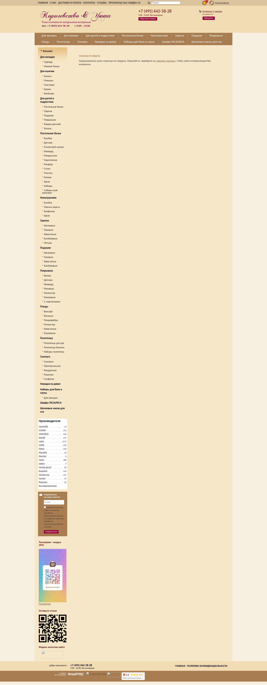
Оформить (208, 18)
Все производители (48, 486)
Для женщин (47, 57)
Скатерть (45, 356)
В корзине (212, 11)
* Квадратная (49, 370)
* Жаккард (47, 151)
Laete (41, 441)
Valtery (42, 463)
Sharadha (43, 452)
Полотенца (46, 338)
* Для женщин (50, 398)
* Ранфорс (47, 164)
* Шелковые (48, 226)
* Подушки (48, 115)
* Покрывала (49, 120)
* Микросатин (49, 156)
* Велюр (46, 276)
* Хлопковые (48, 297)
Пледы (44, 306)
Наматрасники (48, 198)
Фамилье (43, 482)
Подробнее (45, 604)
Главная (43, 3)
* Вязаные (47, 316)
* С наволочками (51, 302)
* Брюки (46, 89)
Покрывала (46, 271)
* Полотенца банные (53, 347)
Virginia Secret (45, 467)
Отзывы (102, 3)
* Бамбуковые (49, 239)
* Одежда (47, 62)
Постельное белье (50, 133)
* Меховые (48, 289)
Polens (41, 449)
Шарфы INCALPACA (50, 403)
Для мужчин (47, 71)
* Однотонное (49, 160)
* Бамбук (47, 138)
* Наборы (47, 186)
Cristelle (42, 430)
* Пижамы (47, 80)
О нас (53, 3)
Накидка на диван (50, 384)
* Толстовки (48, 85)
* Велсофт (47, 311)
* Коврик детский (51, 124)
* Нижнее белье (50, 66)
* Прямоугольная (51, 366)
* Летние (47, 243)
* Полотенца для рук (53, 343)
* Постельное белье (52, 107)
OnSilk (41, 445)
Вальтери (43, 471)
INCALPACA (44, 434)
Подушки (45, 248)
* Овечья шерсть (51, 207)
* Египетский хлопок (53, 147)
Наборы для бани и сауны (51, 391)
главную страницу (165, 61)
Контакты (89, 3)
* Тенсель (47, 173)
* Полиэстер (48, 293)
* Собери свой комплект (49, 191)
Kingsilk (42, 438)
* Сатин (46, 169)
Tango (41, 460)
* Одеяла (47, 111)
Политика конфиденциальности (207, 666)
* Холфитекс (48, 211)
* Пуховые (47, 230)
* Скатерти (47, 362)
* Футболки (48, 93)
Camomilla (43, 426)
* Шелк (46, 182)
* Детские (47, 280)
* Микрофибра (50, 320)
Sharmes (42, 456)
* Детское (47, 143)
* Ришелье (47, 375)
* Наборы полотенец (53, 352)
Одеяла (44, 220)
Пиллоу (42, 478)
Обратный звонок (148, 19)
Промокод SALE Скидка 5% (124, 3)
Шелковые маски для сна (52, 410)
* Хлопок (46, 177)
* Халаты (47, 76)
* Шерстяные (49, 234)
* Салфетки (48, 379)
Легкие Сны (44, 475)
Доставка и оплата (69, 3)
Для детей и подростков (47, 100)
